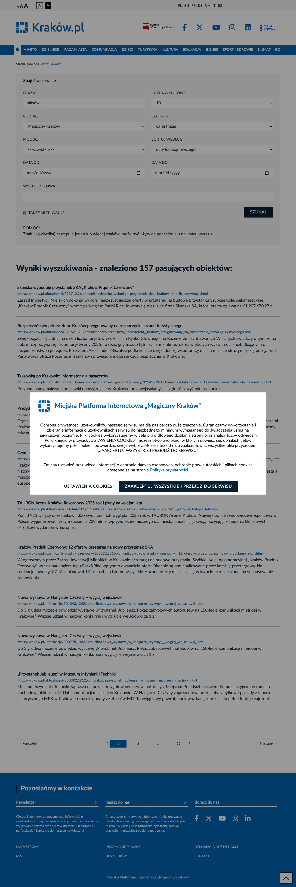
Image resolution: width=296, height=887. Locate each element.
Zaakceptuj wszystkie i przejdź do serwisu (178, 486)
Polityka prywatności (169, 470)
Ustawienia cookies (88, 486)
